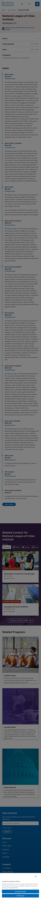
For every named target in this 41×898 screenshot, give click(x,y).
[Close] (36, 876)
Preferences (20, 896)
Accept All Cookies (20, 891)
